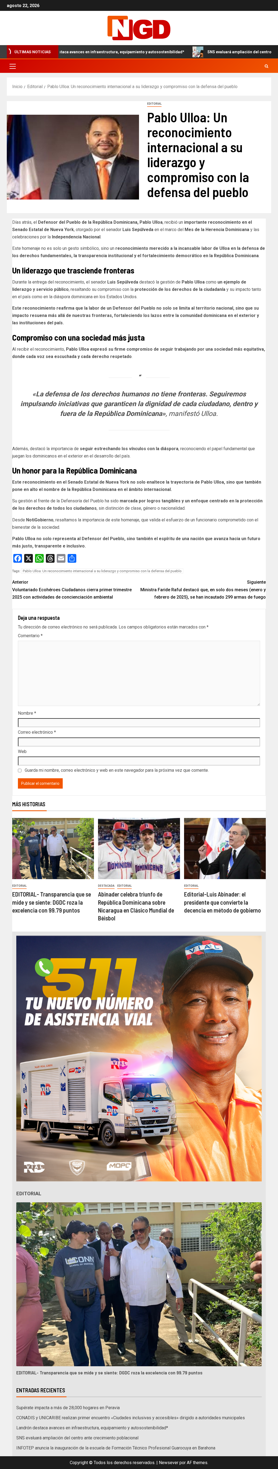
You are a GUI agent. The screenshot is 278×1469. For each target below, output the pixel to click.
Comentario (30, 635)
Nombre (27, 713)
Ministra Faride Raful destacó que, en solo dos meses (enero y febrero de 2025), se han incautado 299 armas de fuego (203, 589)
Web (22, 751)
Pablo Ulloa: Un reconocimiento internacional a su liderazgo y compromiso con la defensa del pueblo (102, 571)
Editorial (154, 103)
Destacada (106, 885)
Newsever (168, 1462)
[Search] (266, 66)
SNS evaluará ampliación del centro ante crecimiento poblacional (211, 52)
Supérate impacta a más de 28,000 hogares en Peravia (68, 1407)
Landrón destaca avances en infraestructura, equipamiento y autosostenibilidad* (92, 1427)
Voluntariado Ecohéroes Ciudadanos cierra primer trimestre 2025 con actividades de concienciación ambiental (72, 589)
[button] (12, 66)
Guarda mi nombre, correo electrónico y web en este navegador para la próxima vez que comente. (117, 770)
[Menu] (12, 66)
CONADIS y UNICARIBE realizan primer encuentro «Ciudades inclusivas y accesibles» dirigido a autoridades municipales (130, 1417)
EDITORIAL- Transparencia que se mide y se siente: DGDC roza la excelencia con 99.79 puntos (51, 902)
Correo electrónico (37, 732)
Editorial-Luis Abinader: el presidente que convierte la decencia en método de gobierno (222, 902)
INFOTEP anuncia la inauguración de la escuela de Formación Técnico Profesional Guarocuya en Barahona (115, 1448)
